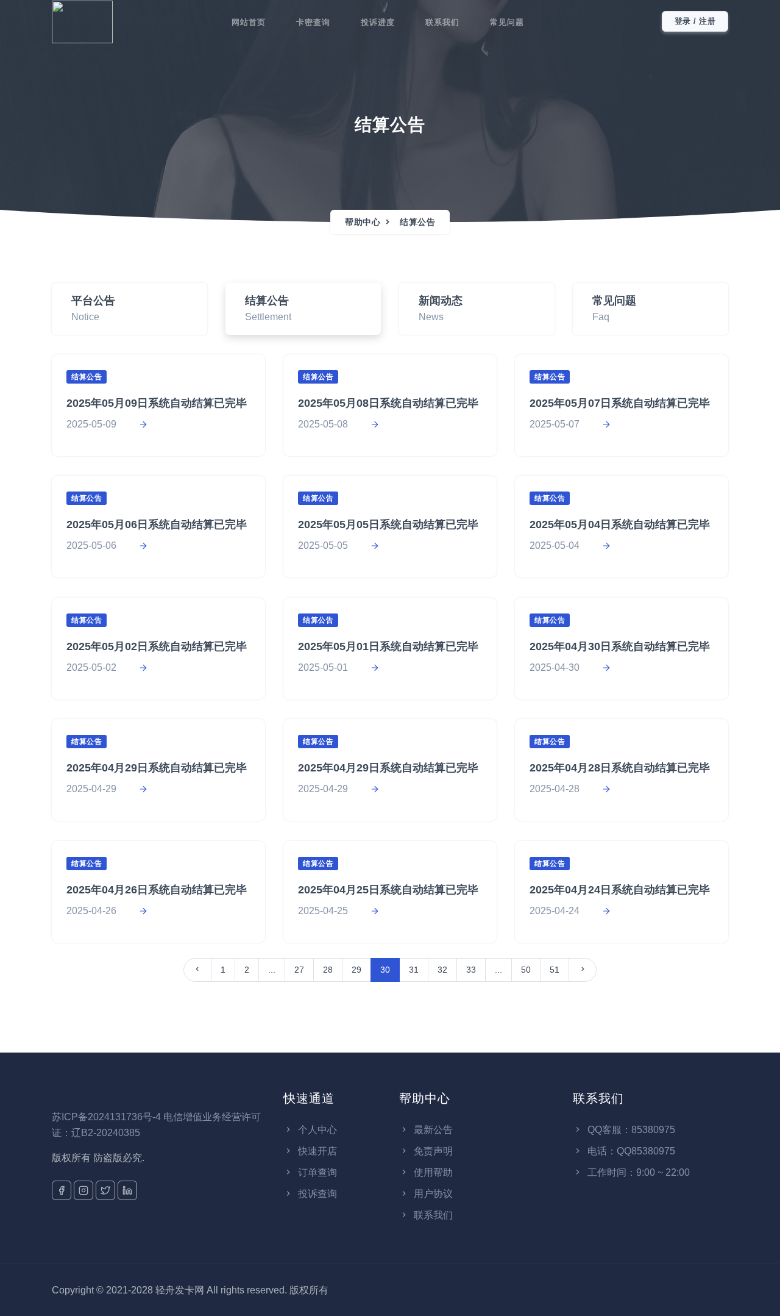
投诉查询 (316, 1194)
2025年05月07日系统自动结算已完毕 (620, 403)
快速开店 (316, 1151)
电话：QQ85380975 (630, 1151)
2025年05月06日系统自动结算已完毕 (156, 524)
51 (554, 969)
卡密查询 (313, 22)
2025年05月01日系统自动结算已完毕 (388, 646)
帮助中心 (362, 222)
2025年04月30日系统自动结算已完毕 (620, 646)
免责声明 (432, 1151)
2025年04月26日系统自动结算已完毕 (156, 890)
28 (328, 969)
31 (414, 969)
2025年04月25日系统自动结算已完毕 (388, 890)
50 (526, 969)
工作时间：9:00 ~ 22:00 (637, 1172)
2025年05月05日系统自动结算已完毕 (388, 524)
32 (442, 969)
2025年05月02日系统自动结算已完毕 (156, 646)
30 (385, 969)
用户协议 (432, 1194)
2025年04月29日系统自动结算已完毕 (156, 768)
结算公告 (417, 222)
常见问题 (507, 22)
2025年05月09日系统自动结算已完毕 (156, 403)
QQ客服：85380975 (630, 1130)
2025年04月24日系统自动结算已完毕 (620, 890)
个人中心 (316, 1130)
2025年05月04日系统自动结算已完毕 (620, 524)
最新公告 (432, 1130)
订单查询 (316, 1172)
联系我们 (442, 22)
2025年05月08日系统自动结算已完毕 (388, 403)
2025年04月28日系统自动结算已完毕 (620, 768)
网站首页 (249, 22)
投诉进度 (378, 22)
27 (299, 969)
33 (471, 969)
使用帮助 (432, 1172)
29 (356, 969)
